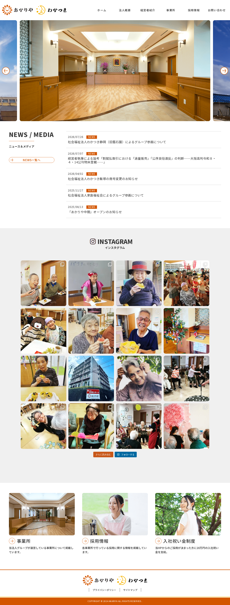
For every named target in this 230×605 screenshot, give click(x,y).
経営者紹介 (147, 10)
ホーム (101, 10)
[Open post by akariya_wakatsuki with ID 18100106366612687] (139, 331)
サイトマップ (130, 590)
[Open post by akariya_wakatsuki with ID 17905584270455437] (43, 378)
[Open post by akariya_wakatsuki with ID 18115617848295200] (43, 283)
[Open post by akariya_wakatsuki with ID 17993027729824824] (43, 331)
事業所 (170, 10)
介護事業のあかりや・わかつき (34, 10)
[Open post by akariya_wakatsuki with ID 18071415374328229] (43, 426)
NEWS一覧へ (32, 160)
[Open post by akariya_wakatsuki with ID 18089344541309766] (91, 378)
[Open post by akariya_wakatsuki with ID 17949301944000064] (91, 426)
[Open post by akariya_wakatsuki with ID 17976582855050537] (139, 378)
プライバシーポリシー (104, 590)
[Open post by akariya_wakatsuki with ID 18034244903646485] (186, 283)
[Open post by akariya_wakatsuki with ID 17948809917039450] (91, 331)
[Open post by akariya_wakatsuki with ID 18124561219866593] (139, 283)
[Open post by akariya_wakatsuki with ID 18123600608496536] (91, 283)
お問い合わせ (217, 10)
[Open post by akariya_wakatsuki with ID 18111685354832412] (186, 426)
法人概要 (125, 10)
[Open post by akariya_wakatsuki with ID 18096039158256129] (186, 331)
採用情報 (194, 10)
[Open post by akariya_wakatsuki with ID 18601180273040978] (186, 378)
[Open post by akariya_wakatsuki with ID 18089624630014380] (139, 426)
